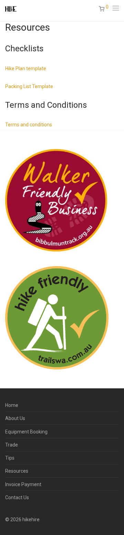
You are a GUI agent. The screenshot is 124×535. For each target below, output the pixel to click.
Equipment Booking (26, 431)
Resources (16, 471)
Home (11, 405)
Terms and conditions (28, 124)
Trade (11, 445)
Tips (9, 458)
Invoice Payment (23, 484)
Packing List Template (29, 86)
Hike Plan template (25, 68)
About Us (15, 418)
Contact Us (17, 497)
